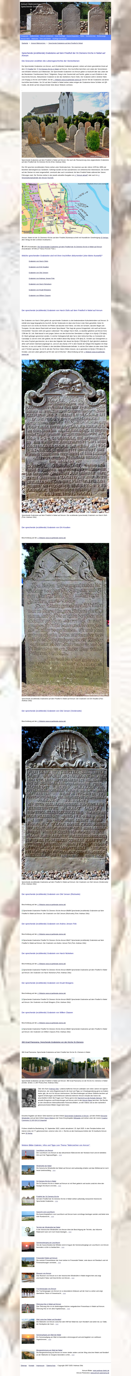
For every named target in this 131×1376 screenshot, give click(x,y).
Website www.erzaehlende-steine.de (67, 80)
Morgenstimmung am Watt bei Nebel (49, 1350)
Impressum (40, 1365)
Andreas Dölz (54, 1089)
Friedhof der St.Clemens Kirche (47, 1196)
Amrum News (87, 1100)
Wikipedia (76, 1118)
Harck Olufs (48, 1118)
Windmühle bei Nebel (43, 1166)
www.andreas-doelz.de (101, 1370)
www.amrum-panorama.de (99, 1373)
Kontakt (31, 1365)
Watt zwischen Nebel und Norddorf (48, 1319)
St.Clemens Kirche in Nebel (48, 69)
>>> (60, 1155)
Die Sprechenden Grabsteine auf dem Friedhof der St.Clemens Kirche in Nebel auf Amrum (69, 247)
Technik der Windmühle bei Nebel (48, 1227)
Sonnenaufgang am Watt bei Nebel (48, 1335)
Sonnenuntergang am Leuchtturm (48, 1243)
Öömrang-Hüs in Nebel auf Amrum (48, 1304)
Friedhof (29, 69)
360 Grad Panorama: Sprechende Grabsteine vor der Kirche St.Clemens (53, 1042)
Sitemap (24, 1365)
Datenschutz (51, 1365)
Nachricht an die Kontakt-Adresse (90, 1098)
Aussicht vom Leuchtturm (45, 1212)
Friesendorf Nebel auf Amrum (46, 1258)
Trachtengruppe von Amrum (46, 1289)
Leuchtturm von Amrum (44, 1150)
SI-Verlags (104, 238)
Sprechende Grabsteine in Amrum (76, 1116)
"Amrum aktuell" (81, 175)
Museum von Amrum (43, 1273)
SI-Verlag (29, 1133)
